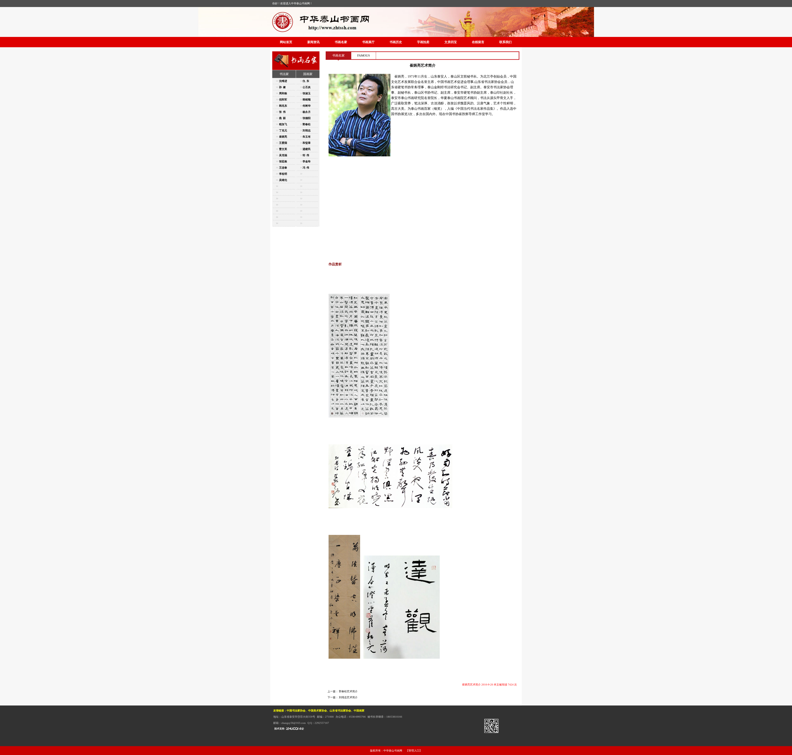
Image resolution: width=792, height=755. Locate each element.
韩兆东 (283, 105)
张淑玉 (307, 93)
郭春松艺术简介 (348, 691)
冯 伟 (306, 167)
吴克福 (283, 155)
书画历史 (396, 42)
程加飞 (283, 124)
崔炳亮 (283, 136)
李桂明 (283, 173)
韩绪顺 (307, 99)
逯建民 (307, 149)
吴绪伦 (283, 180)
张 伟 (282, 111)
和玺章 (307, 142)
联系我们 (505, 42)
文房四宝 (450, 42)
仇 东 (306, 81)
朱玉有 (307, 136)
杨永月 (307, 111)
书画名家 (341, 42)
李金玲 (307, 161)
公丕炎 (307, 87)
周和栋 (283, 93)
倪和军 (283, 99)
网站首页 (286, 42)
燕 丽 (282, 118)
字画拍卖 (423, 42)
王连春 (283, 167)
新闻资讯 (313, 42)
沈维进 (283, 81)
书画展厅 (368, 42)
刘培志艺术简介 (348, 697)
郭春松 (307, 124)
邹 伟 (306, 155)
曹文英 (283, 149)
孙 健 (282, 87)
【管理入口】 (414, 750)
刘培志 (307, 130)
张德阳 (307, 118)
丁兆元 (283, 130)
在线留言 (478, 42)
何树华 (307, 105)
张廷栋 (283, 161)
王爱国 (283, 142)
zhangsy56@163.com (293, 722)
